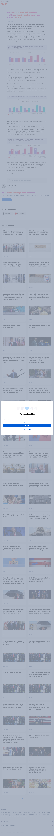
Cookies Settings (27, 423)
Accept (27, 425)
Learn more (24, 419)
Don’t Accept (27, 429)
